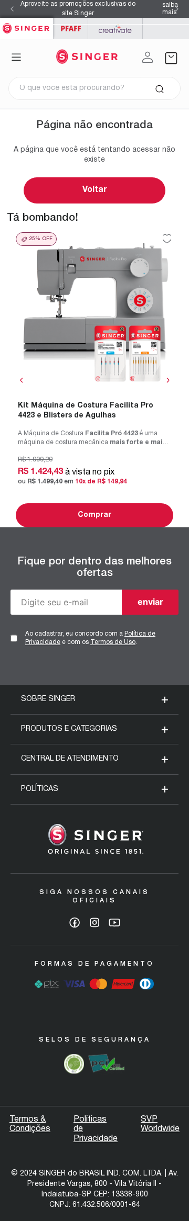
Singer (26, 23)
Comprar (94, 515)
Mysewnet (115, 28)
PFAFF (70, 28)
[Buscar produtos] (159, 88)
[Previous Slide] (12, 9)
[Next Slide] (177, 9)
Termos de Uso (112, 642)
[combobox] (94, 88)
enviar (150, 601)
